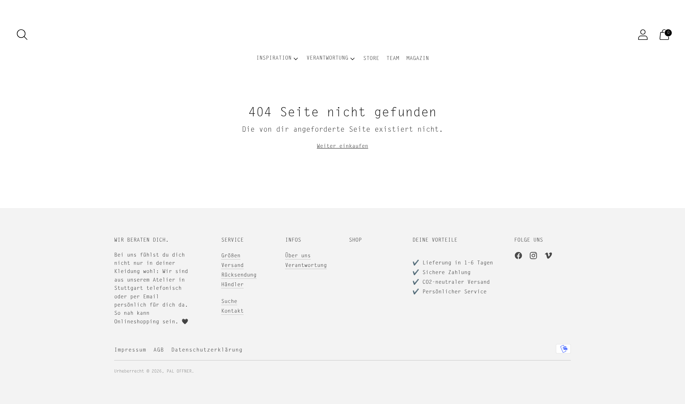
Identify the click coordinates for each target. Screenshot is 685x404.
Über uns (298, 256)
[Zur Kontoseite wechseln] (643, 35)
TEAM (392, 58)
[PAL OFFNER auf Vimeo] (548, 257)
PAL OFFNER (179, 371)
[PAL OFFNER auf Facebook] (518, 257)
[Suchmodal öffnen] (22, 35)
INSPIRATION (273, 58)
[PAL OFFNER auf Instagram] (533, 257)
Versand (232, 265)
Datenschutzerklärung (207, 350)
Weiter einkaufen (342, 146)
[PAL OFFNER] (342, 34)
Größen (230, 256)
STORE (371, 58)
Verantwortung (306, 265)
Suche (229, 301)
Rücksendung (239, 275)
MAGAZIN (417, 58)
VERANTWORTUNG (327, 58)
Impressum (130, 350)
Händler (232, 285)
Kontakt (232, 311)
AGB (158, 350)
